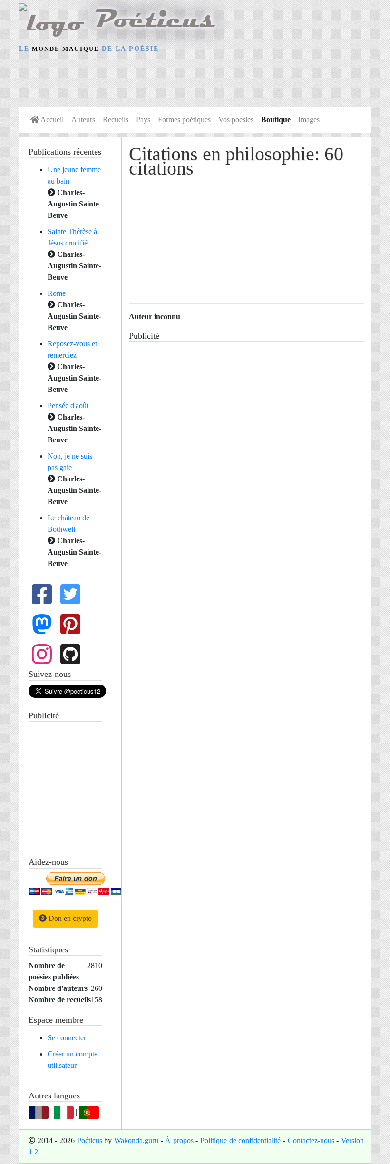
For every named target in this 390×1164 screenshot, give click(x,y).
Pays (143, 120)
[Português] (89, 1111)
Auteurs (83, 120)
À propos (179, 1140)
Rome (57, 293)
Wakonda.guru (136, 1140)
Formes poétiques (184, 120)
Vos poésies (236, 120)
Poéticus (89, 1140)
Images (309, 120)
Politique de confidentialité (240, 1140)
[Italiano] (64, 1111)
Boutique (276, 120)
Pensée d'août (68, 405)
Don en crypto (69, 918)
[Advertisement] (195, 81)
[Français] (39, 1111)
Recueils (115, 120)
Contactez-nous (311, 1140)
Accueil (51, 120)
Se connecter (67, 1038)
